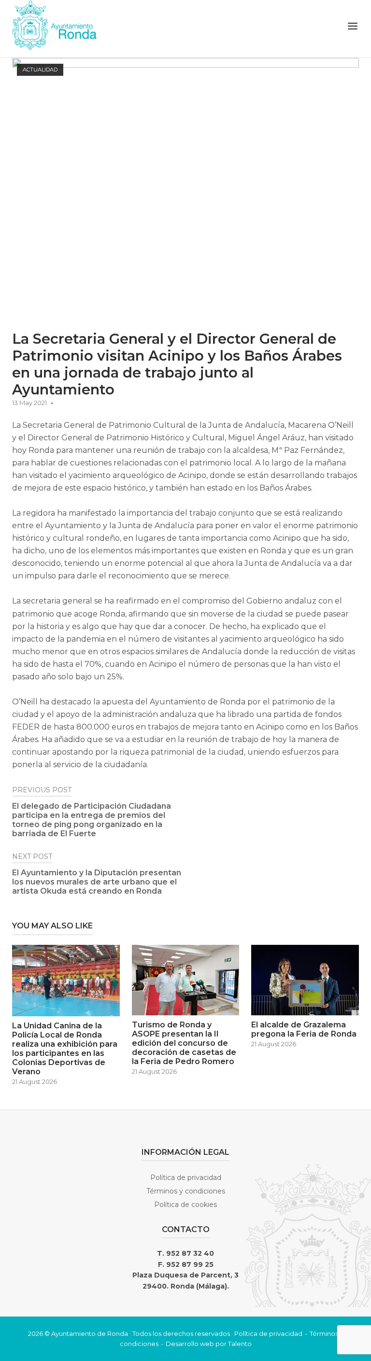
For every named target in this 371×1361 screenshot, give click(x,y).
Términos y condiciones (185, 1191)
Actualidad (40, 69)
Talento (240, 1343)
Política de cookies (185, 1204)
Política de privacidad (185, 1177)
